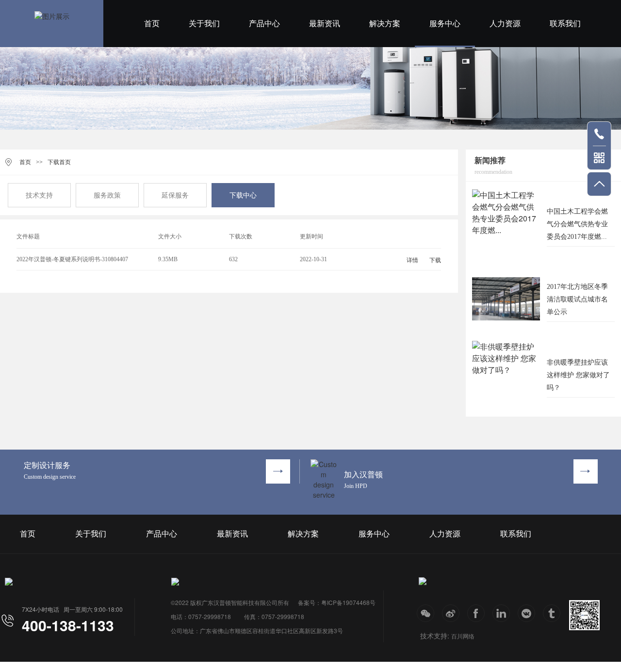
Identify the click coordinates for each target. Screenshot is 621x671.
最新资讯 (324, 23)
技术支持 (39, 195)
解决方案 (384, 23)
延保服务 (175, 195)
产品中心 (264, 23)
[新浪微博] (450, 613)
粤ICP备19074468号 (348, 602)
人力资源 (505, 23)
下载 (435, 260)
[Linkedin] (501, 613)
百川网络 (462, 636)
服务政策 (107, 195)
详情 (412, 260)
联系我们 (565, 23)
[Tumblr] (551, 613)
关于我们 (204, 23)
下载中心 (243, 195)
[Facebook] (476, 613)
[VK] (526, 613)
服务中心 (444, 23)
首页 (152, 23)
